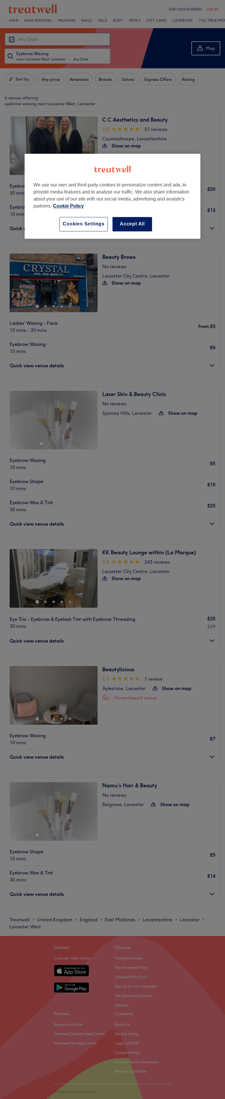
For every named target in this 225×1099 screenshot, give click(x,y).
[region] (112, 196)
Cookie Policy (68, 206)
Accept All (132, 224)
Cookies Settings (84, 224)
